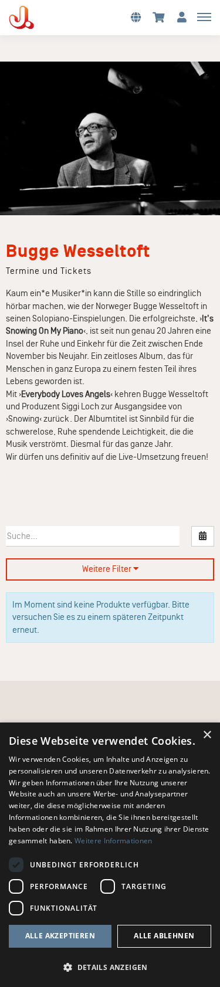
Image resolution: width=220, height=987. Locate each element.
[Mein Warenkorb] (159, 16)
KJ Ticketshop (41, 17)
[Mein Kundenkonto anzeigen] (182, 16)
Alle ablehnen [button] (164, 936)
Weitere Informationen (113, 841)
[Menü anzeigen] (204, 16)
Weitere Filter (107, 569)
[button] (135, 16)
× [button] (206, 735)
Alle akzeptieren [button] (60, 936)
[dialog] (110, 855)
